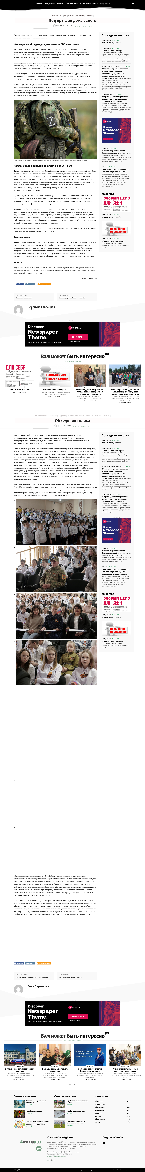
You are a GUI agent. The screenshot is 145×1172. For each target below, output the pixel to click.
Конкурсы (105, 148)
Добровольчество (108, 94)
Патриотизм (89, 16)
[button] (138, 3)
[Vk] (103, 1143)
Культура (105, 166)
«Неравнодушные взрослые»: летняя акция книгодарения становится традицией (115, 99)
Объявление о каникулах (113, 51)
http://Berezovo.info (33, 310)
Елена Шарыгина (90, 400)
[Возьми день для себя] (116, 204)
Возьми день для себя (111, 43)
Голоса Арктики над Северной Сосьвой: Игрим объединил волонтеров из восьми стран (115, 171)
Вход (49, 1160)
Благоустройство (57, 16)
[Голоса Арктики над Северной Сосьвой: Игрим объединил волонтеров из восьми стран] (125, 376)
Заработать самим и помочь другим (77, 1102)
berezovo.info (26, 1170)
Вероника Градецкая (65, 25)
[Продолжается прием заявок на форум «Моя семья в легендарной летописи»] (19, 1124)
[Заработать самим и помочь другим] (59, 1104)
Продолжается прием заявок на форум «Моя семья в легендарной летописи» (37, 1123)
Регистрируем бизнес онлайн (72, 298)
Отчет (54, 1160)
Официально (80, 16)
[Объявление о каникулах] (116, 228)
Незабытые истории (34, 1111)
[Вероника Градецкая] (54, 25)
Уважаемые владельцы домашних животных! (76, 1122)
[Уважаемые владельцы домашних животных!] (59, 1124)
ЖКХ (65, 16)
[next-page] (74, 407)
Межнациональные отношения (112, 66)
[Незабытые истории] (19, 1114)
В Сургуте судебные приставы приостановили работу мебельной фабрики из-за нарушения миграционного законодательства (115, 73)
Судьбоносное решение (76, 1111)
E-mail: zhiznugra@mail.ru (56, 1156)
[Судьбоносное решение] (59, 1114)
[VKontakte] (133, 3)
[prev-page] (70, 407)
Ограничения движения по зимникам (36, 1102)
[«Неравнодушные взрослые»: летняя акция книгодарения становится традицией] (90, 376)
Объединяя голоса (24, 298)
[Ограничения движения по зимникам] (19, 1104)
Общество (71, 16)
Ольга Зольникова (19, 392)
